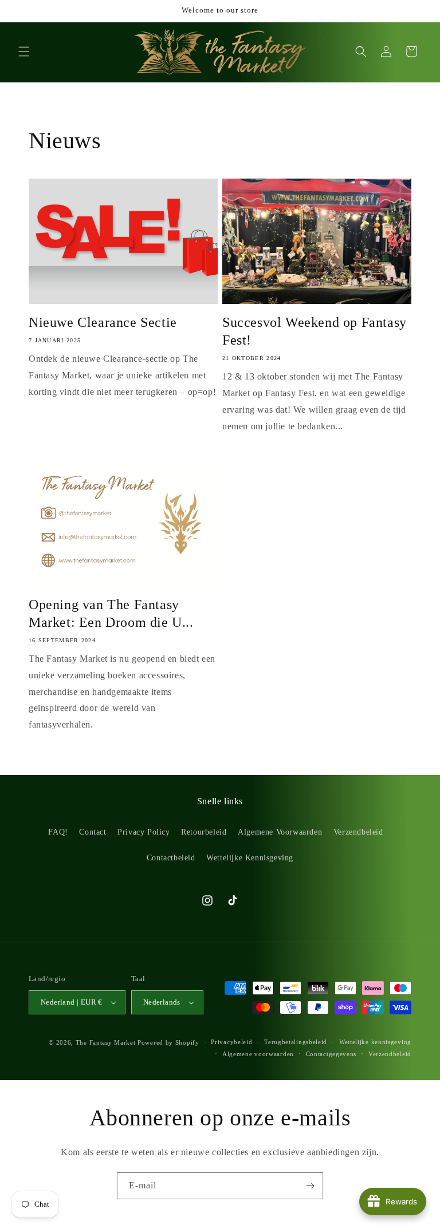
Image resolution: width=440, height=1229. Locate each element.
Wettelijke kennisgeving (375, 1041)
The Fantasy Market (106, 1042)
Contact (92, 832)
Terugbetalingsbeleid (295, 1041)
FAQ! (58, 832)
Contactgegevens (331, 1053)
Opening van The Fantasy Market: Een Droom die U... (111, 613)
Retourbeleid (203, 832)
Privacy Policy (143, 832)
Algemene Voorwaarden (280, 832)
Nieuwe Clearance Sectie (103, 322)
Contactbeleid (171, 857)
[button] (24, 51)
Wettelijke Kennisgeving (249, 857)
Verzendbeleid (358, 832)
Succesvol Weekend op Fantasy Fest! (314, 331)
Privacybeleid (231, 1041)
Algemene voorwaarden (258, 1053)
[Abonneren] (310, 1185)
